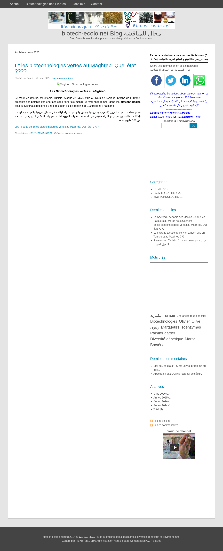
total (156, 409)
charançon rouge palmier (191, 315)
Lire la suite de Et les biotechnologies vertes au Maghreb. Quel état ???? (57, 126)
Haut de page (121, 540)
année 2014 (160, 405)
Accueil (15, 4)
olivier (184, 321)
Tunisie (169, 315)
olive (195, 321)
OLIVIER (158, 189)
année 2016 (160, 401)
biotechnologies (73, 133)
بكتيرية (155, 315)
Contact (96, 4)
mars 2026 (159, 393)
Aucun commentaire (62, 78)
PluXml (80, 540)
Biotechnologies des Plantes (46, 4)
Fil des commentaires (165, 425)
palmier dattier (162, 333)
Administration (104, 540)
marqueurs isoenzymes (181, 327)
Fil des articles (161, 420)
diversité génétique (166, 339)
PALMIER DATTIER (165, 193)
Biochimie (78, 4)
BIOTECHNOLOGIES (41, 133)
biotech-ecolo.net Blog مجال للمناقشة (111, 33)
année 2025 (160, 397)
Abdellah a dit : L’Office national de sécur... (177, 373)
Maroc (190, 339)
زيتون (154, 327)
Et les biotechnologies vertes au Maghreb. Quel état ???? (75, 68)
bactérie (157, 345)
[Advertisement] (179, 156)
